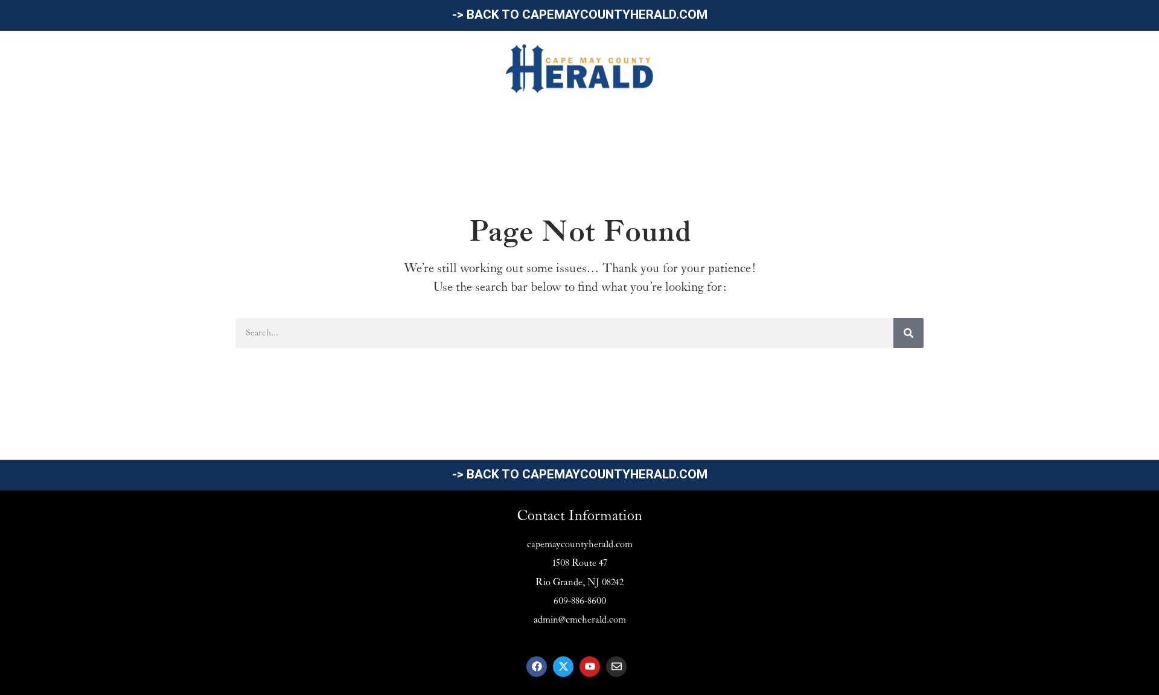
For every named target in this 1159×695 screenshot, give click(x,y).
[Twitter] (563, 666)
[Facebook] (536, 666)
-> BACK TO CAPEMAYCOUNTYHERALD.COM (579, 14)
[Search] (908, 333)
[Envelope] (616, 666)
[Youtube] (590, 666)
